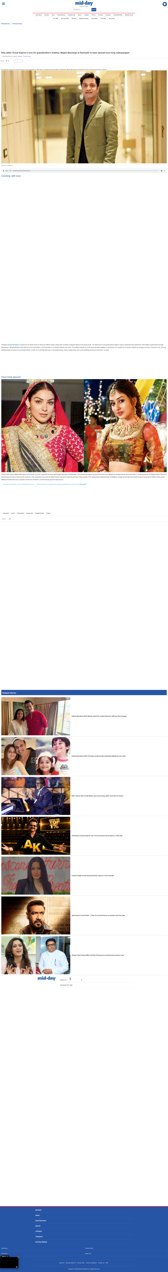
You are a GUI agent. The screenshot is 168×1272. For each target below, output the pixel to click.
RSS (107, 1263)
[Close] (19, 1257)
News (53, 15)
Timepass (108, 15)
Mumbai (47, 15)
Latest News (38, 15)
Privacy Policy (81, 1263)
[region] (84, 38)
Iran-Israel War (65, 18)
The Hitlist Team (27, 56)
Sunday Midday (41, 1242)
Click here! (83, 484)
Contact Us (101, 1263)
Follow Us (19, 61)
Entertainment (61, 15)
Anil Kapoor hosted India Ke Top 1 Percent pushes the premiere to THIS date (97, 835)
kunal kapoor (6, 513)
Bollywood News (83, 18)
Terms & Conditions (91, 1263)
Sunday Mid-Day (117, 15)
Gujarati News (89, 1248)
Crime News (94, 18)
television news (29, 513)
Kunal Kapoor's (15, 345)
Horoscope (112, 18)
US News (74, 18)
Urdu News (4, 1253)
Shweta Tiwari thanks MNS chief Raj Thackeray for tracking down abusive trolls (98, 955)
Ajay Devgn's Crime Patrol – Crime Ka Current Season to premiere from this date (98, 915)
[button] (14, 3)
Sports (79, 15)
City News (103, 18)
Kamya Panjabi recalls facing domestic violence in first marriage (93, 875)
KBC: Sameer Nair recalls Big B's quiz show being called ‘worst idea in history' (98, 796)
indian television (20, 513)
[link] (4, 1256)
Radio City (88, 1253)
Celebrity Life (71, 15)
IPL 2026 (55, 18)
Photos (93, 15)
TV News (48, 513)
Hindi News (4, 1248)
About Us (61, 1263)
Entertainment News (39, 513)
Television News (17, 23)
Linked (11, 61)
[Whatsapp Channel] (13, 64)
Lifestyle (86, 15)
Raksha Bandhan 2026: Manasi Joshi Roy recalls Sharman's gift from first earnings (99, 716)
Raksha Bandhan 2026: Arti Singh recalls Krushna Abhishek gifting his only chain (99, 756)
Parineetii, (31, 474)
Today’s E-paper (84, 6)
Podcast (100, 15)
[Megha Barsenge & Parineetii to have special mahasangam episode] (9, 1262)
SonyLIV (13, 513)
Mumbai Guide (129, 15)
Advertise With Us (71, 1263)
